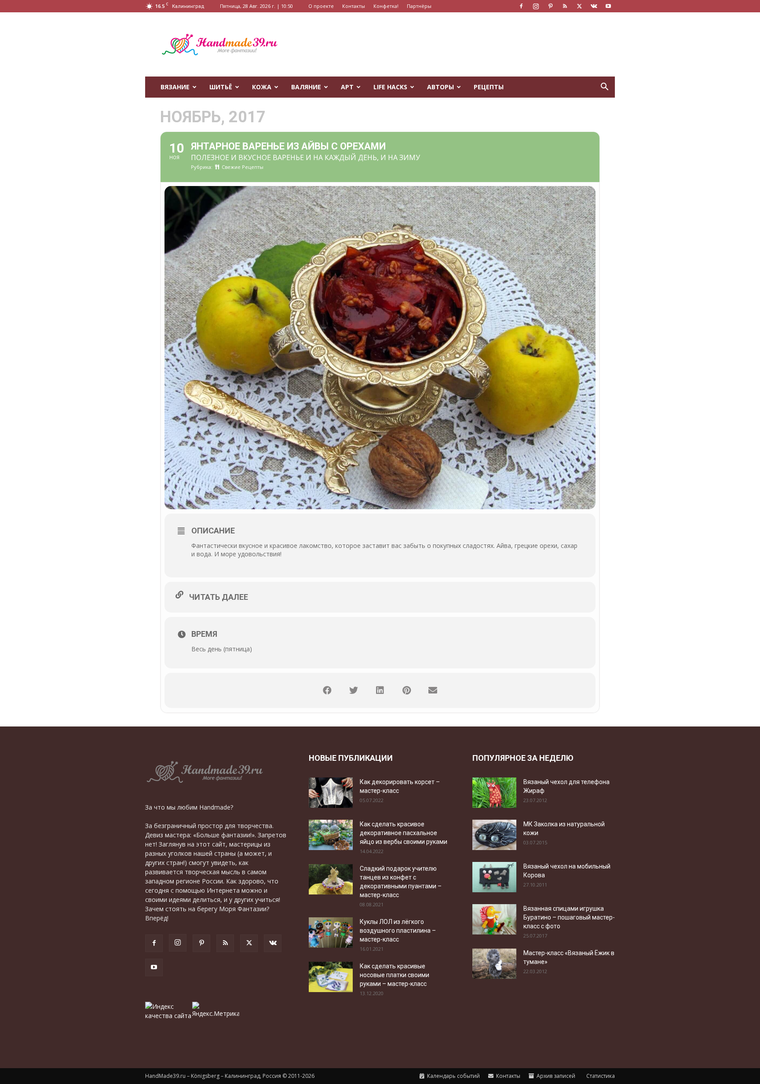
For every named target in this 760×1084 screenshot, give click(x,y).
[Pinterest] (550, 6)
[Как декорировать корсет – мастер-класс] (331, 792)
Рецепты (489, 87)
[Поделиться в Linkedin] (380, 690)
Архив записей (555, 1076)
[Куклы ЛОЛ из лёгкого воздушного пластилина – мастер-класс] (331, 932)
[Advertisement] (455, 44)
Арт (347, 87)
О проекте (321, 6)
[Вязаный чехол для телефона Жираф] (494, 792)
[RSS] (564, 6)
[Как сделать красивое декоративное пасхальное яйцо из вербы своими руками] (331, 835)
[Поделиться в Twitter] (354, 690)
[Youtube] (608, 6)
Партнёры (419, 6)
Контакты (353, 6)
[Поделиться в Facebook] (327, 690)
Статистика (600, 1076)
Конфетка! (385, 6)
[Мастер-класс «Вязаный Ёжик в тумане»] (494, 964)
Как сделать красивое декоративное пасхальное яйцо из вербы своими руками (403, 833)
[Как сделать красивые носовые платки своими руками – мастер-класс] (331, 977)
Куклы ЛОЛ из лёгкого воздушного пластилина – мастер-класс (398, 930)
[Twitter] (579, 6)
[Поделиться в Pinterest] (406, 690)
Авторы (440, 87)
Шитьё (220, 87)
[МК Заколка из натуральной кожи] (494, 835)
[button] (604, 88)
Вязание (175, 87)
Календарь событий (453, 1076)
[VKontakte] (593, 6)
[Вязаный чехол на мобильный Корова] (494, 877)
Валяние (306, 87)
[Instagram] (535, 6)
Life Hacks (390, 87)
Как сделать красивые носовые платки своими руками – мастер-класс (394, 975)
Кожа (261, 87)
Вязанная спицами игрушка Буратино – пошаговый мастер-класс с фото (569, 917)
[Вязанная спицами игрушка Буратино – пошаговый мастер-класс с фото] (494, 919)
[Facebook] (521, 6)
